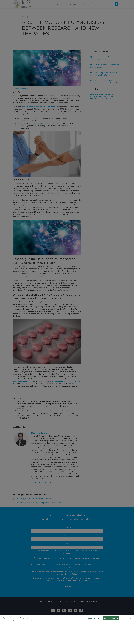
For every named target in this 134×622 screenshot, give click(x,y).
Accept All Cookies (111, 618)
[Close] (131, 618)
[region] (67, 618)
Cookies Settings (93, 618)
